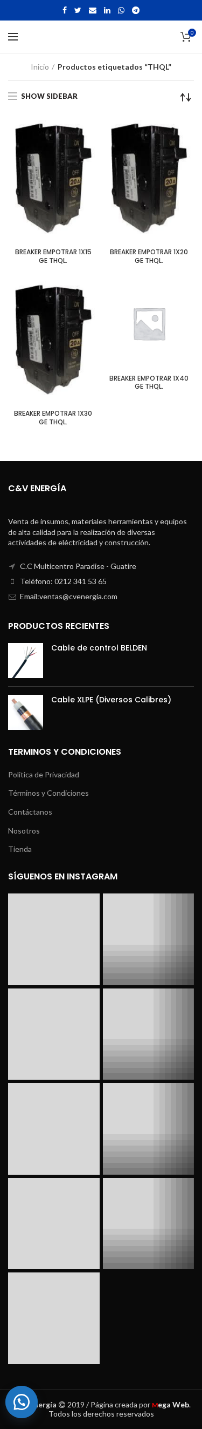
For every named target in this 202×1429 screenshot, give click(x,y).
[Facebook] (65, 10)
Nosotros (24, 830)
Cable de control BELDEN (99, 648)
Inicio (40, 66)
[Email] (92, 10)
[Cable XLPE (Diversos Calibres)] (25, 712)
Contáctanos (30, 811)
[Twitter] (78, 10)
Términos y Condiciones (48, 792)
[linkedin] (107, 10)
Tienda (20, 849)
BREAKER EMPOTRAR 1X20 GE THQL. (149, 256)
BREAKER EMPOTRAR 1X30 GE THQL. (53, 417)
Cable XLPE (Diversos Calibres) (111, 700)
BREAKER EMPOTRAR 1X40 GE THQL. (149, 382)
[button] (27, 1402)
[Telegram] (135, 10)
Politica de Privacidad (43, 774)
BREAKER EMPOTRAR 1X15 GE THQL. (53, 256)
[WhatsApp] (121, 10)
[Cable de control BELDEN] (25, 660)
